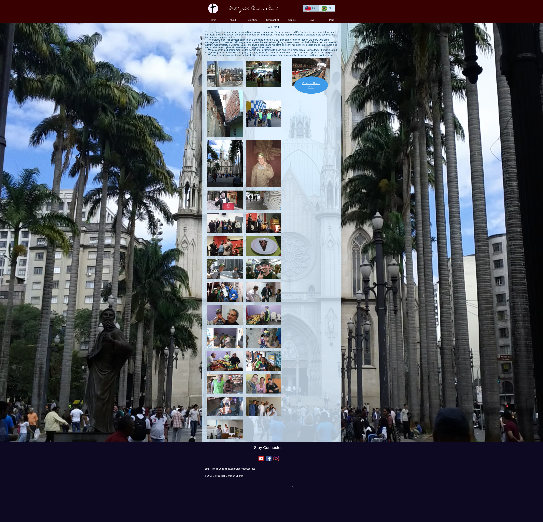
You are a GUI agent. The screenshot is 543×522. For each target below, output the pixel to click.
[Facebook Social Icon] (269, 458)
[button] (233, 20)
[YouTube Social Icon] (261, 458)
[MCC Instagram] (276, 458)
